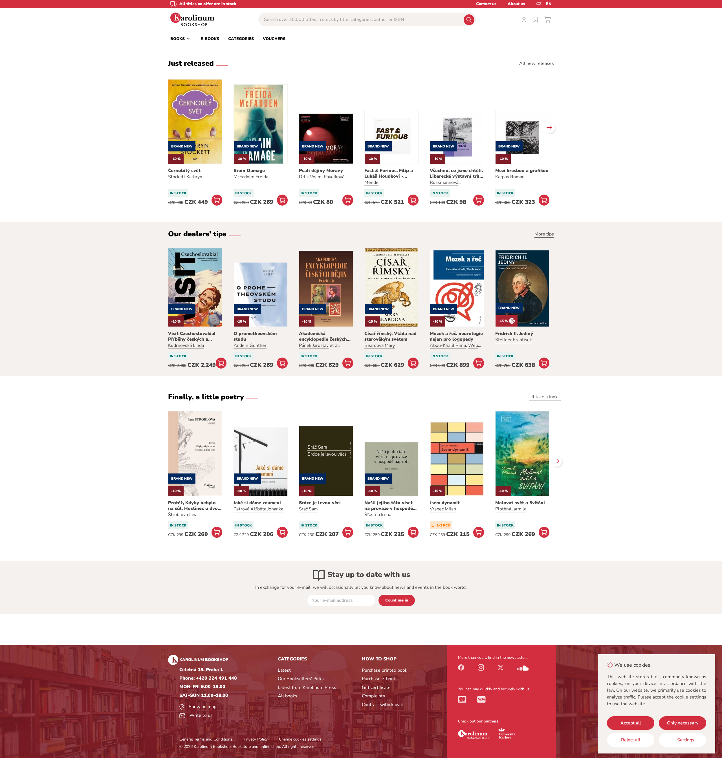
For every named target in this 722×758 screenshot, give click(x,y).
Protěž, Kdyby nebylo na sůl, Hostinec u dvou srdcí (194, 505)
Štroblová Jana (182, 515)
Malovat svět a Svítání (520, 503)
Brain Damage (249, 170)
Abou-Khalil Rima (448, 345)
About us (516, 3)
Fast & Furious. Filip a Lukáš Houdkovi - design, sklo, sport (388, 173)
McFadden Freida (251, 177)
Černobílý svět (184, 170)
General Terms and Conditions (205, 739)
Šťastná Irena (377, 515)
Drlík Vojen (310, 177)
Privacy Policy (256, 739)
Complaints (373, 696)
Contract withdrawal (382, 705)
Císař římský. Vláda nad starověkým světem (390, 336)
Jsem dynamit (445, 503)
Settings (685, 740)
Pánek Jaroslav (314, 345)
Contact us (486, 3)
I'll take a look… (545, 397)
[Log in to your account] (524, 19)
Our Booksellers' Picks (301, 679)
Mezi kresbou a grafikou (522, 170)
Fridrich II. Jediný (514, 333)
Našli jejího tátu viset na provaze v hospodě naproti (388, 505)
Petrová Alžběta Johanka (258, 509)
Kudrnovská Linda (186, 345)
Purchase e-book (379, 679)
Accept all (630, 723)
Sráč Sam (308, 509)
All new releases (536, 63)
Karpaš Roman (510, 177)
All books (287, 696)
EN (549, 3)
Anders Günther (250, 345)
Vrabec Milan (443, 509)
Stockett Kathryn (185, 177)
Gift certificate (376, 687)
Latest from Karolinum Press (307, 687)
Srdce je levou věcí (320, 503)
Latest (284, 670)
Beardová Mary (379, 345)
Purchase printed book (384, 670)
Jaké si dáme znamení (257, 503)
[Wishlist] (536, 19)
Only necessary (682, 723)
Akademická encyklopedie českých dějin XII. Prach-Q (323, 336)
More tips (544, 234)
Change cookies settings (300, 739)
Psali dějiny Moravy (321, 170)
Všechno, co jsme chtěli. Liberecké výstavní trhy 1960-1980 (456, 173)
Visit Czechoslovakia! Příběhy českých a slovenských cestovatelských (191, 336)
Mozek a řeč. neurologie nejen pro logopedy (456, 336)
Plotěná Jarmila (510, 509)
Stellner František (513, 340)
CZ (539, 3)
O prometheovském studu (255, 336)
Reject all (630, 740)
